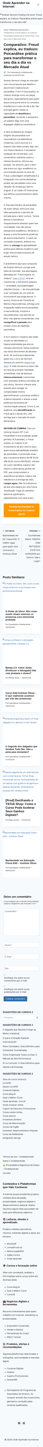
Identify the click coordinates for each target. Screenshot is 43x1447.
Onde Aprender (14, 1258)
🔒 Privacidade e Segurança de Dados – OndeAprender (21, 1167)
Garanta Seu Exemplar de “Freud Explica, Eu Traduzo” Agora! (21, 510)
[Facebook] (19, 1423)
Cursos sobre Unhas (12, 1112)
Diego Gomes (13, 820)
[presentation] (21, 594)
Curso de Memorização (14, 1123)
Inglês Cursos (13, 1255)
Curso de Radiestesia (13, 1134)
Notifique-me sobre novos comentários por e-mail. (17, 979)
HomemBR (12, 1379)
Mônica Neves (13, 678)
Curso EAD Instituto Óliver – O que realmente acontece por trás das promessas (21, 696)
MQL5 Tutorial (14, 1337)
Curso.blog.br (9, 1094)
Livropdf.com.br (14, 1247)
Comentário (11, 911)
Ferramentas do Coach (18, 1333)
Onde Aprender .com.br (14, 1101)
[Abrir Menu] (38, 4)
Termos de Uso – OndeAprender (18, 1156)
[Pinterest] (24, 1423)
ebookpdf (11, 1243)
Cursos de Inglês (11, 1127)
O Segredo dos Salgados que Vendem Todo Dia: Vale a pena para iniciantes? (21, 749)
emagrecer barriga (12, 1138)
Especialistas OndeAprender (21, 72)
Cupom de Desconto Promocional (19, 1108)
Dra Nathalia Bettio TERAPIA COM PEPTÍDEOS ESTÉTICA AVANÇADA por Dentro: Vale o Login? (32, 546)
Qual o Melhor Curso (13, 1097)
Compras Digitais (11, 1090)
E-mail (8, 957)
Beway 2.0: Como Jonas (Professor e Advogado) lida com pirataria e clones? (21, 670)
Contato (7, 1173)
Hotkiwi (10, 1372)
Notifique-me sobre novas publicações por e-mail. (16, 990)
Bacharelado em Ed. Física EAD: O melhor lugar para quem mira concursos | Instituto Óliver (11, 542)
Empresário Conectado (18, 1326)
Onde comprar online (13, 1105)
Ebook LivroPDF (10, 1086)
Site (6, 968)
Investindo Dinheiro (12, 1119)
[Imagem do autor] (5, 72)
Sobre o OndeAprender (14, 1161)
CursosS (11, 1294)
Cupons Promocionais (17, 1376)
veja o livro (18, 278)
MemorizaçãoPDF (15, 1251)
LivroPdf (7, 1083)
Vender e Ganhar (15, 1329)
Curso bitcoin (9, 1116)
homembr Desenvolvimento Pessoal (20, 1130)
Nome (8, 945)
